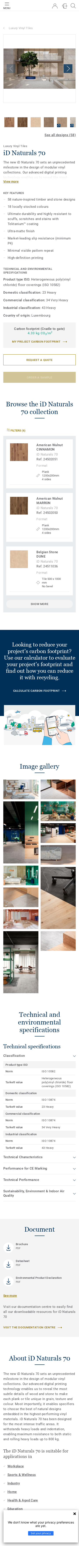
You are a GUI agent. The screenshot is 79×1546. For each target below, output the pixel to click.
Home (12, 1492)
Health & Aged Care (22, 1500)
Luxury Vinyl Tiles (21, 28)
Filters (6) (17, 430)
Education (15, 1509)
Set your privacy (41, 1533)
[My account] (54, 6)
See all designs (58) (60, 135)
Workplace (15, 1466)
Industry (13, 1483)
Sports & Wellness (21, 1475)
